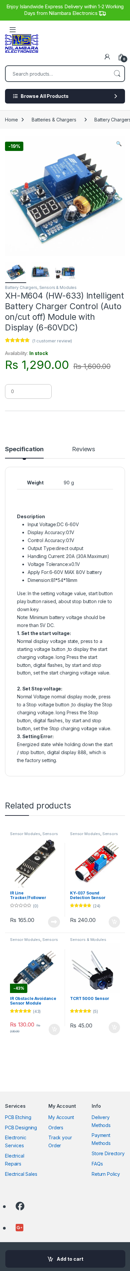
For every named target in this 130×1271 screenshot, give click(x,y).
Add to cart (70, 1259)
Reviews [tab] (83, 449)
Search (117, 73)
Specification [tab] (24, 449)
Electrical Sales (21, 1174)
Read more (54, 922)
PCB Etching (18, 1117)
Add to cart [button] (114, 922)
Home (11, 119)
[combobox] (58, 73)
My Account (61, 1117)
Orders (55, 1127)
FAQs (97, 1163)
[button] (119, 144)
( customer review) (52, 340)
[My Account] (107, 57)
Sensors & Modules (58, 287)
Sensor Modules (25, 833)
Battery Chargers (21, 287)
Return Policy (106, 1174)
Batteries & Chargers (54, 119)
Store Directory (108, 1153)
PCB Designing (21, 1127)
